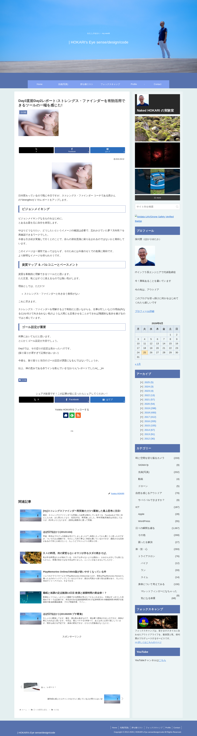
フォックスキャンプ (154, 728)
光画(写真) (124, 728)
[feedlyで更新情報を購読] (72, 415)
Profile (168, 728)
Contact (177, 728)
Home (114, 728)
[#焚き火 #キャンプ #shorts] (157, 155)
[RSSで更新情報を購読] (78, 415)
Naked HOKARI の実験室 (155, 110)
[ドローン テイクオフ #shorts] (157, 181)
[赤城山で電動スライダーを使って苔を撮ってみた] (157, 128)
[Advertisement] (45, 453)
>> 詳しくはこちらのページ (148, 642)
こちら (162, 660)
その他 (23, 380)
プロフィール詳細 (144, 311)
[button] (177, 206)
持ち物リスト (137, 728)
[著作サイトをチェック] (65, 415)
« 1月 (138, 364)
